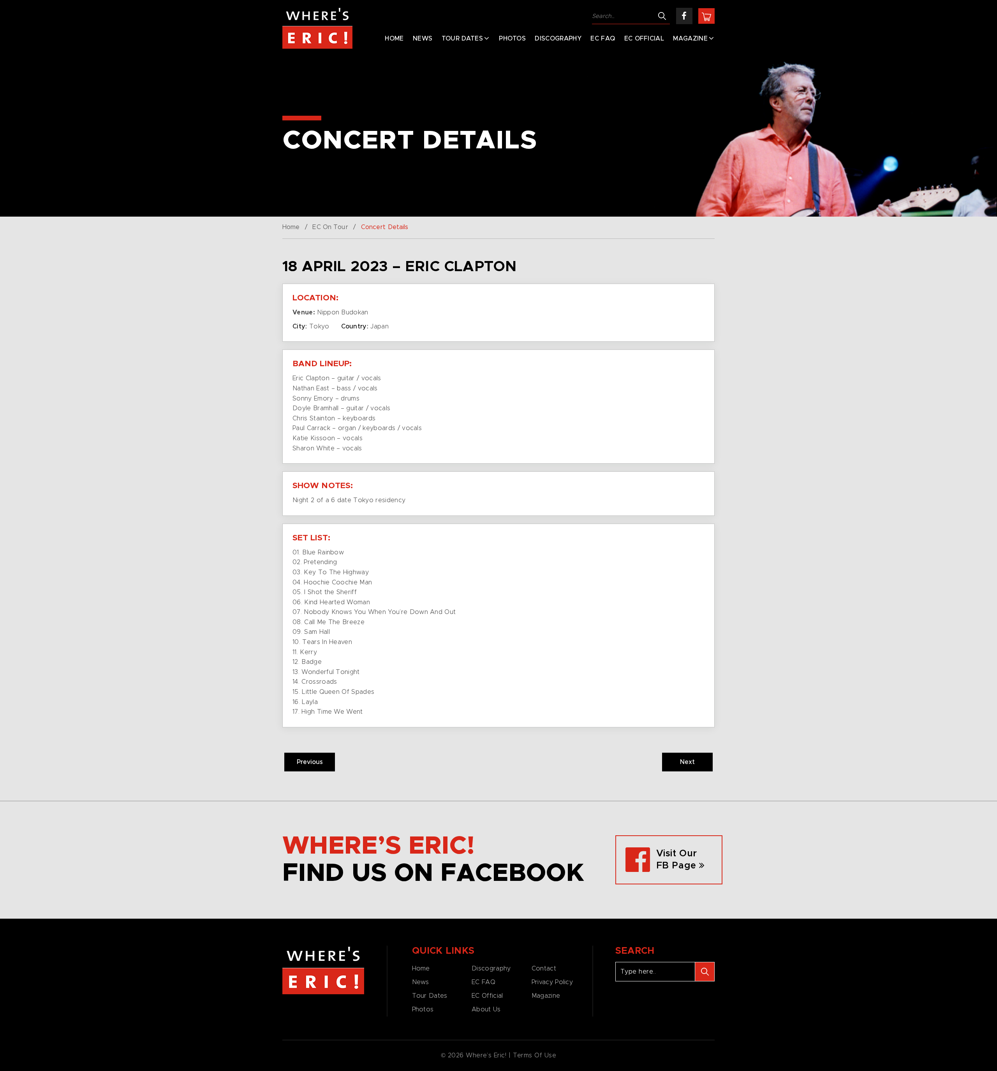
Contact (544, 968)
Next (687, 762)
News (422, 38)
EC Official (644, 38)
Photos (512, 38)
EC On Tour (330, 227)
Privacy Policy (552, 982)
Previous (310, 762)
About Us (486, 1009)
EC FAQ (602, 38)
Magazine (690, 38)
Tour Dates (462, 38)
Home (394, 38)
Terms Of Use (535, 1055)
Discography (558, 38)
